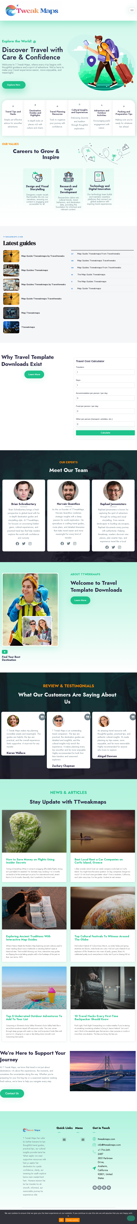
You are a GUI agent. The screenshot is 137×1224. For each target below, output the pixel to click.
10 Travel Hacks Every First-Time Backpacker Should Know (96, 1017)
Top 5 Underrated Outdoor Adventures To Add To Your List (34, 1017)
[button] (64, 1139)
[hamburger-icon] (132, 10)
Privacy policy (72, 1220)
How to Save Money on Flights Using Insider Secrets (30, 861)
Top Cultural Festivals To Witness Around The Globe (102, 937)
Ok (61, 1220)
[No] (131, 1218)
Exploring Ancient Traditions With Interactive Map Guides (28, 937)
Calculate (105, 432)
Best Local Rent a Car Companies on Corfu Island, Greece (99, 861)
